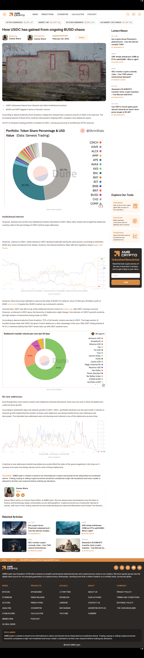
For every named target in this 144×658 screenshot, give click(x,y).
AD (141, 0)
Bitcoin (85, 539)
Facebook (64, 597)
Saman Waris (15, 39)
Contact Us (94, 603)
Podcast (92, 14)
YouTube (64, 613)
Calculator (78, 14)
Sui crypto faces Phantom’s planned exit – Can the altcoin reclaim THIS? (39, 528)
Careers (92, 613)
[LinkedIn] (23, 495)
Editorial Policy (125, 603)
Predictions (48, 14)
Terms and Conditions (128, 597)
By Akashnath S (34, 533)
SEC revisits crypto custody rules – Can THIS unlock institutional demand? (39, 545)
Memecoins (7, 619)
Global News (8, 624)
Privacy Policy (124, 592)
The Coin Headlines (126, 608)
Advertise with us (97, 608)
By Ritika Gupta (88, 533)
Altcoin (31, 522)
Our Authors (94, 597)
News (35, 14)
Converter (62, 14)
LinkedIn (64, 603)
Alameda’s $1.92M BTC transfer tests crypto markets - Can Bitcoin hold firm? (94, 545)
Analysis (6, 608)
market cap (67, 309)
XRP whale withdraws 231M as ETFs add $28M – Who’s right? (93, 528)
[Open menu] (4, 14)
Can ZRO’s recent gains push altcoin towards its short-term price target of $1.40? (125, 109)
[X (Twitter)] (18, 495)
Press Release (37, 597)
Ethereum (7, 597)
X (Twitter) (65, 592)
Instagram (65, 608)
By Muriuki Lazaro (35, 551)
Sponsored (36, 592)
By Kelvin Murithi (118, 115)
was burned (13, 304)
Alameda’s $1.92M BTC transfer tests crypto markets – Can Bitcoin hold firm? (125, 92)
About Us (92, 592)
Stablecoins (8, 613)
